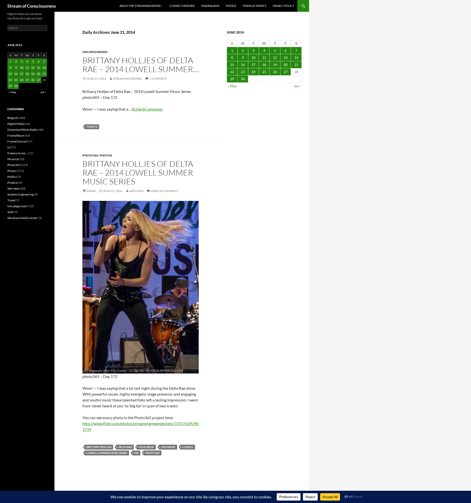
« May (232, 86)
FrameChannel (16, 141)
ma (136, 452)
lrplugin (136, 191)
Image (91, 191)
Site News (13, 188)
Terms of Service (254, 5)
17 (253, 65)
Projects (12, 182)
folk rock (146, 447)
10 (253, 57)
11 (264, 57)
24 (253, 72)
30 (243, 79)
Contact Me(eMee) (182, 5)
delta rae (125, 447)
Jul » (297, 86)
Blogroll (12, 118)
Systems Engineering (20, 194)
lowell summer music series (107, 452)
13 (286, 57)
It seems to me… (17, 153)
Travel (11, 200)
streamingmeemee (127, 78)
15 (232, 65)
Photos (231, 5)
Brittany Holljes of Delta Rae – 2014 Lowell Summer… (140, 64)
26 (275, 72)
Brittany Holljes (99, 447)
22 (232, 72)
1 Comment (158, 78)
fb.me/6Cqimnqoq (147, 109)
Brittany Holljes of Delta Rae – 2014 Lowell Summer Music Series (137, 172)
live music (168, 447)
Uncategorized (94, 52)
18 (264, 65)
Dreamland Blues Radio (22, 129)
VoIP (10, 212)
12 (275, 57)
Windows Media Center (22, 218)
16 (243, 65)
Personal (13, 159)
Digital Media (15, 124)
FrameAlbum (210, 5)
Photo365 (90, 155)
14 (296, 57)
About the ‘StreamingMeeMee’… (141, 5)
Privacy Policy (283, 5)
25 (264, 72)
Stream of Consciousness (31, 6)
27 (286, 72)
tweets (92, 126)
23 (243, 72)
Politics (12, 177)
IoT (9, 147)
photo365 (152, 452)
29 (232, 79)
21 (296, 65)
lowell (187, 447)
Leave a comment (164, 191)
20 (286, 65)
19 (275, 65)
